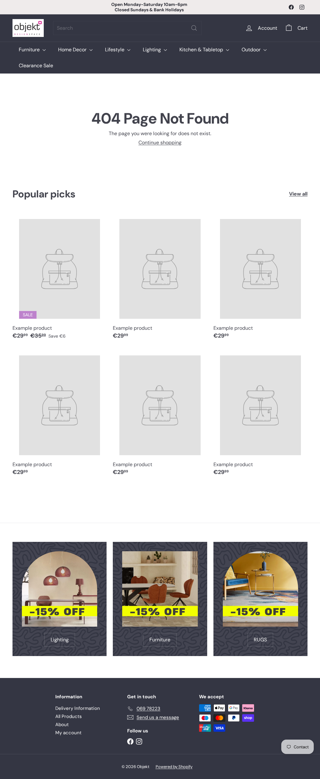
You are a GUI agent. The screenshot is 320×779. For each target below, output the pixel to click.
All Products (68, 716)
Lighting (152, 49)
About (62, 724)
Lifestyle (115, 49)
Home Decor (73, 49)
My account (68, 733)
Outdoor (252, 49)
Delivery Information (77, 708)
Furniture (30, 49)
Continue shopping (160, 142)
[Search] (194, 28)
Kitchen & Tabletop (201, 49)
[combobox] (127, 28)
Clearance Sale (36, 65)
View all (298, 194)
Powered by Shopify (174, 766)
